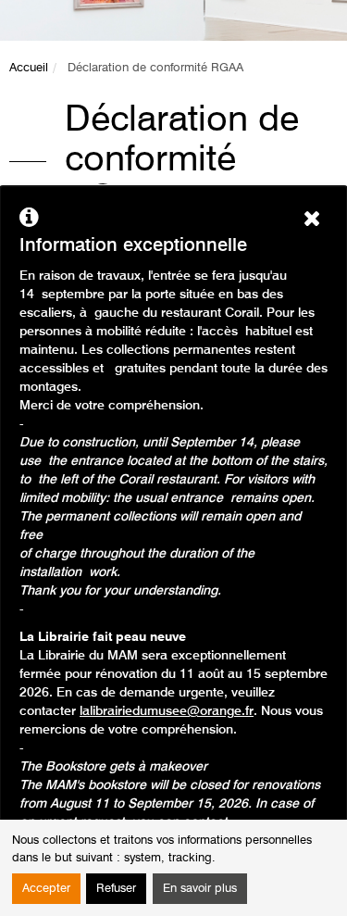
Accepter (46, 889)
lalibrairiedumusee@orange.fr (167, 711)
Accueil (28, 68)
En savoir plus (200, 889)
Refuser (116, 889)
